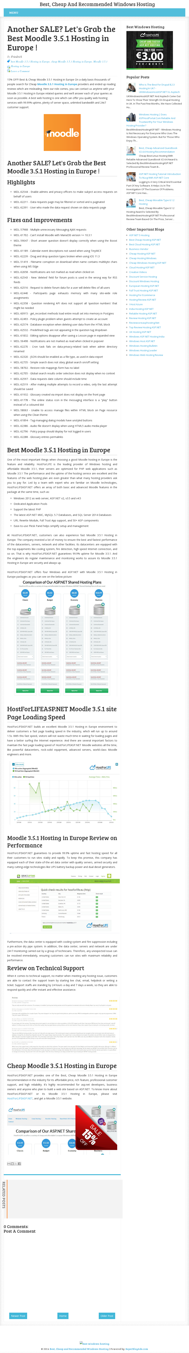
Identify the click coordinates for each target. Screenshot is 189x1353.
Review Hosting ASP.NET (142, 318)
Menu (13, 12)
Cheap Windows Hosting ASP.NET (147, 262)
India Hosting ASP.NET (141, 309)
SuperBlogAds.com (137, 1349)
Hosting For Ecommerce (142, 295)
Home (63, 1316)
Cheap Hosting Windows (143, 258)
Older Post (107, 1316)
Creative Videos (138, 272)
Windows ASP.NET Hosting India (146, 336)
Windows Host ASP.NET (142, 341)
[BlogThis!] (12, 1164)
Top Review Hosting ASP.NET (145, 327)
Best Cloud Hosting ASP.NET (144, 244)
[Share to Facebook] (19, 1164)
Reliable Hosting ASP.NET (143, 313)
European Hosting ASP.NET (144, 286)
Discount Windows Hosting (144, 281)
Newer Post (18, 1316)
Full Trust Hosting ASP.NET (143, 290)
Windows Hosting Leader (143, 350)
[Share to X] (16, 1164)
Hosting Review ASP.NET (142, 299)
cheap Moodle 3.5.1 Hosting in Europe (71, 61)
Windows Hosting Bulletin (143, 345)
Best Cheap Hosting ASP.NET (145, 239)
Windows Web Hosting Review (146, 355)
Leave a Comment (20, 71)
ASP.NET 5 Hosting (139, 235)
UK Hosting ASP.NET (140, 332)
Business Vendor (138, 249)
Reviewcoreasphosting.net (144, 322)
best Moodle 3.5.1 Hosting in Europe (30, 61)
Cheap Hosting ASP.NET (142, 253)
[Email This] (9, 1164)
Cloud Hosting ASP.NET (141, 267)
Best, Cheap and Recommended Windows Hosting (97, 4)
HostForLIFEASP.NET (20, 1098)
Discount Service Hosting (143, 276)
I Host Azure (136, 304)
